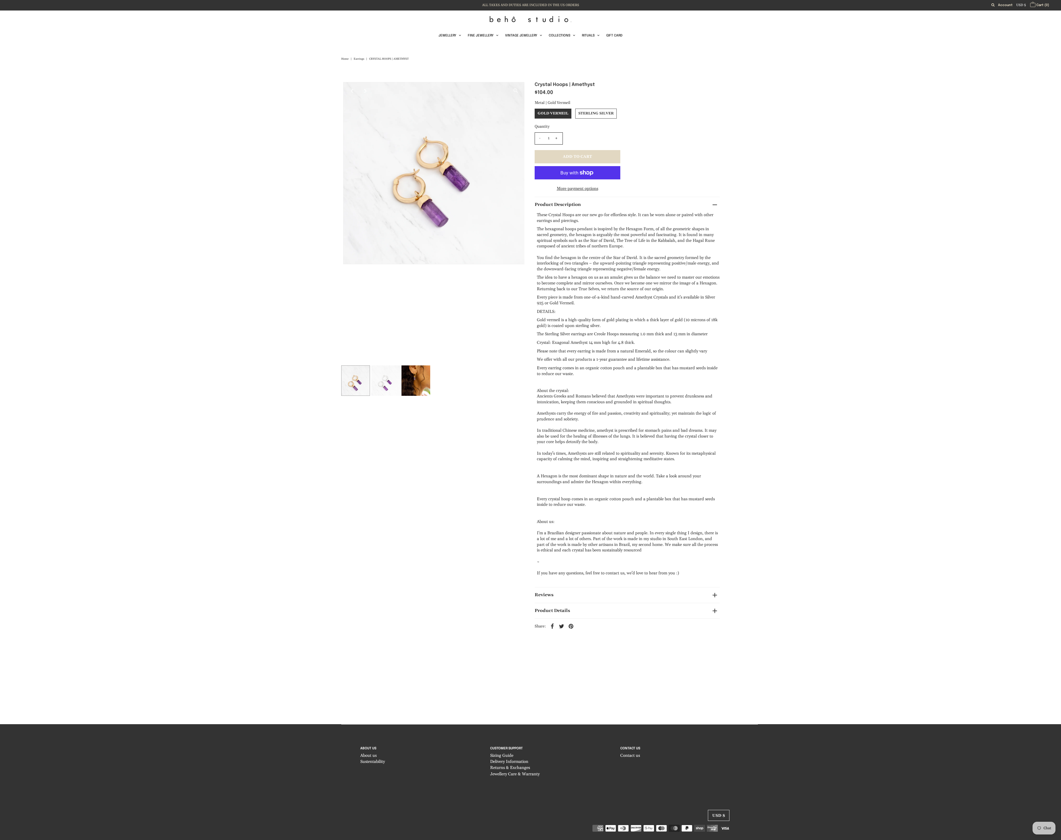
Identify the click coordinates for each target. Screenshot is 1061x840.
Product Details (552, 610)
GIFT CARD (614, 35)
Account (1005, 5)
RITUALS (588, 35)
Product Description (558, 204)
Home (345, 59)
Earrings (359, 59)
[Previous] (352, 91)
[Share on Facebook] (552, 626)
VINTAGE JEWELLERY (521, 35)
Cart (1042, 5)
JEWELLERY (447, 35)
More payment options (577, 188)
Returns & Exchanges (510, 768)
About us (368, 755)
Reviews (544, 595)
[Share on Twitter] (562, 626)
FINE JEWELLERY (480, 35)
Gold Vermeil (553, 113)
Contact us (630, 755)
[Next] (365, 91)
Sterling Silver (596, 113)
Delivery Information (509, 762)
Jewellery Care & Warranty (515, 774)
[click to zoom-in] (516, 91)
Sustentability (372, 762)
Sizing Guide (501, 755)
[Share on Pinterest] (571, 626)
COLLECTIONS (559, 35)
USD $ (1021, 5)
